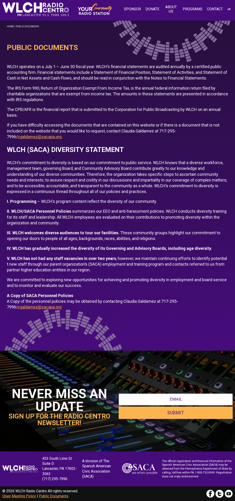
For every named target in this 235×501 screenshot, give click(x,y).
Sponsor (132, 9)
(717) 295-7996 (54, 479)
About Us (171, 9)
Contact (215, 9)
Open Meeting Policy (19, 496)
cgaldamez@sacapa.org (40, 136)
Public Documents (53, 496)
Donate (152, 9)
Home (10, 26)
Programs (192, 9)
